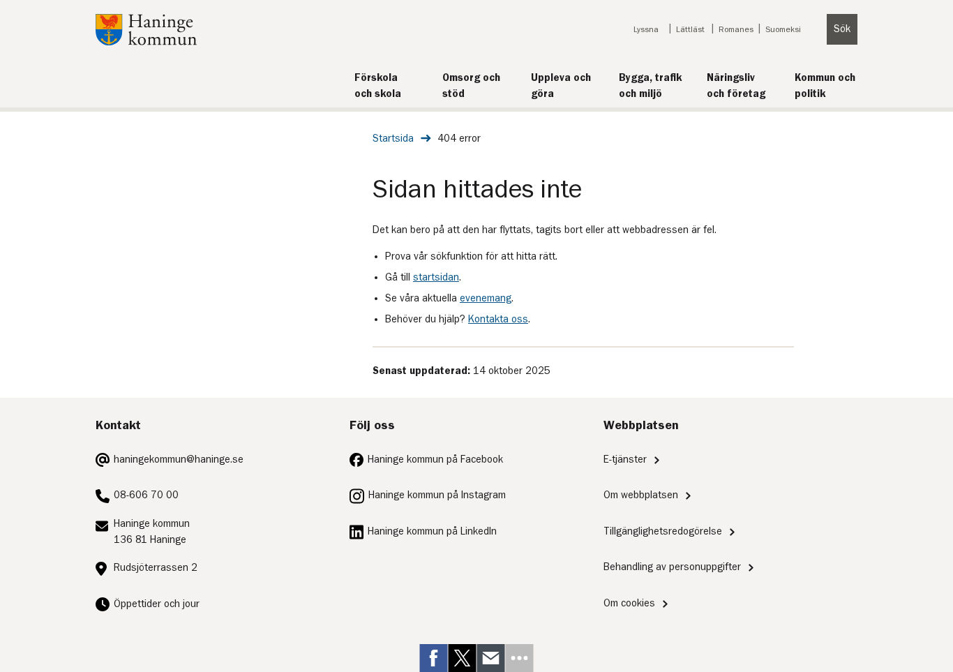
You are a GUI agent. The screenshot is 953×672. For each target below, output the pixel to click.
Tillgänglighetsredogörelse (662, 531)
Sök (842, 29)
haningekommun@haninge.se (178, 459)
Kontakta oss (498, 319)
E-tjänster (625, 459)
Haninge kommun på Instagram (437, 495)
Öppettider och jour (157, 604)
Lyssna (646, 29)
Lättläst (690, 29)
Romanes (736, 29)
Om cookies (629, 603)
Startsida (393, 138)
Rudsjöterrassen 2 (155, 567)
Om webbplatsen (640, 495)
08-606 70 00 (146, 495)
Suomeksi (783, 29)
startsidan (436, 277)
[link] (434, 658)
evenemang (485, 298)
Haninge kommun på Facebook (435, 459)
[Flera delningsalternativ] (520, 658)
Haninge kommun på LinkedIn (432, 531)
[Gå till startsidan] (146, 42)
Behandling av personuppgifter (672, 567)
